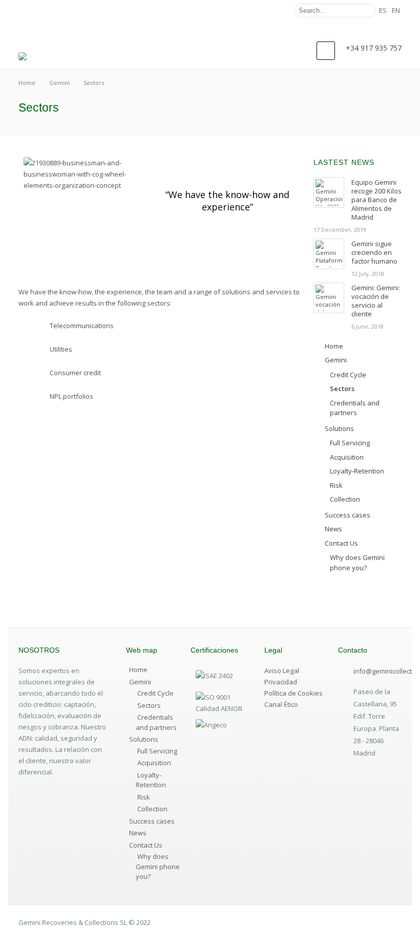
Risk (143, 797)
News (137, 832)
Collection (152, 808)
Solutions (143, 739)
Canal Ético (281, 704)
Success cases (152, 821)
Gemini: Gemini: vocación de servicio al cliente (375, 300)
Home (138, 669)
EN (396, 10)
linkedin (276, 11)
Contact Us (145, 845)
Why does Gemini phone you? (158, 866)
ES (383, 10)
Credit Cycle (155, 693)
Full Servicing (157, 751)
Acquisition (154, 762)
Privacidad (280, 681)
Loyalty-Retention (151, 780)
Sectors (149, 705)
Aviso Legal (281, 670)
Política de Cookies (293, 693)
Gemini (140, 681)
